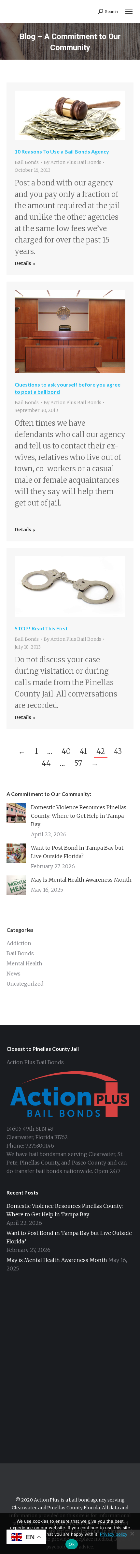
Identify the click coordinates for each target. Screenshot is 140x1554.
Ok (72, 1544)
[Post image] (16, 813)
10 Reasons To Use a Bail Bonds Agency (62, 151)
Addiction (19, 943)
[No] (132, 1533)
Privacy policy (113, 1534)
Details (23, 263)
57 (78, 763)
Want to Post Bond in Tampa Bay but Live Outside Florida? (77, 851)
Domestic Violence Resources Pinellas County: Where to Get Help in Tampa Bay (78, 816)
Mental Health (24, 963)
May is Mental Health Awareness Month (81, 879)
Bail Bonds (27, 162)
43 (118, 751)
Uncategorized (25, 983)
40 (66, 751)
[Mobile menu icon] (128, 11)
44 (46, 763)
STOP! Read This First (41, 628)
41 (83, 751)
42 (100, 751)
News (14, 973)
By (72, 162)
